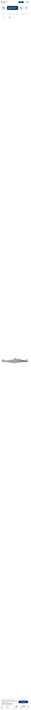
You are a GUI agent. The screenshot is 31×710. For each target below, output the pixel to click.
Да (21, 2)
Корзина (21, 708)
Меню (2, 708)
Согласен (23, 701)
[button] (3, 360)
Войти (27, 708)
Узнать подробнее (7, 703)
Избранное (14, 708)
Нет (27, 2)
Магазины (7, 708)
